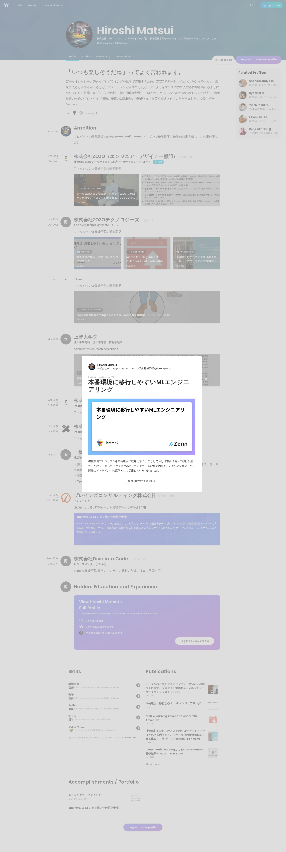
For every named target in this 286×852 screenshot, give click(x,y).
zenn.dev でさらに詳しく (142, 481)
